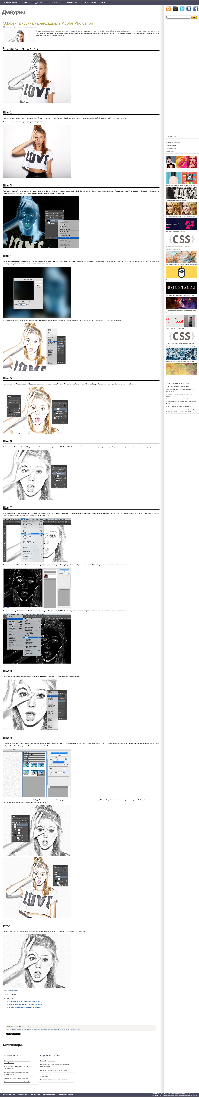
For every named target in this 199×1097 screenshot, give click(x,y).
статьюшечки (51, 3)
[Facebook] (195, 8)
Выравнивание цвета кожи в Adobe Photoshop (24, 1001)
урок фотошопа (52, 1029)
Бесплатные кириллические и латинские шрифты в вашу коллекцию (55, 1065)
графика (25, 3)
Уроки (102, 3)
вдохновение (72, 3)
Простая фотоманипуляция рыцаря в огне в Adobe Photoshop (17, 1062)
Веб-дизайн (37, 3)
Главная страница (10, 3)
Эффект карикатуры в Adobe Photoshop (16, 1078)
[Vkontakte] (188, 8)
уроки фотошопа (74, 1029)
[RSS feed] (168, 8)
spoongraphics (13, 990)
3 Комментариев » (31, 27)
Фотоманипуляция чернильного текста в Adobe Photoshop (16, 1073)
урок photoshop (32, 1029)
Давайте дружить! (9, 1094)
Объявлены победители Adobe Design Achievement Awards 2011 (55, 1075)
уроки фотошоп (63, 1029)
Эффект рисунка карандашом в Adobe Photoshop (48, 23)
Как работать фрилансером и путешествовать (53, 1079)
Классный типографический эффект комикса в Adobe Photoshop (18, 1067)
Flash (93, 3)
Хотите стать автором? (66, 1094)
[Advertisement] (48, 1018)
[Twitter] (182, 8)
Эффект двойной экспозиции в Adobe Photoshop (25, 1007)
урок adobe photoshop (19, 1029)
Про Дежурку (35, 1094)
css (61, 3)
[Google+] (175, 8)
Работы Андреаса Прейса (47, 1060)
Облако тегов (23, 1094)
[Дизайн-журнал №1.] (13, 12)
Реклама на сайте (49, 1094)
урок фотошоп (42, 1029)
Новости (84, 3)
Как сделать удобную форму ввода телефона (53, 1070)
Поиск (193, 17)
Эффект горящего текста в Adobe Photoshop (17, 1082)
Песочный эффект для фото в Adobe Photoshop (25, 1004)
